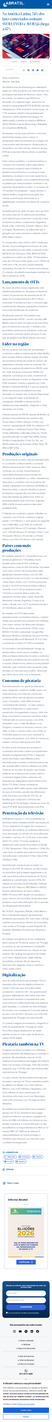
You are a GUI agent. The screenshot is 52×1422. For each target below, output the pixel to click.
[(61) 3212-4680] (26, 1370)
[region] (26, 1400)
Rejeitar (26, 1417)
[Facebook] (38, 1331)
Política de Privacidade (25, 1404)
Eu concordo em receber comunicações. (23, 1313)
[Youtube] (20, 1331)
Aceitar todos (26, 1410)
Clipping (14, 61)
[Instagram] (14, 1331)
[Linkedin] (32, 1331)
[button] (48, 4)
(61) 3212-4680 (26, 1374)
